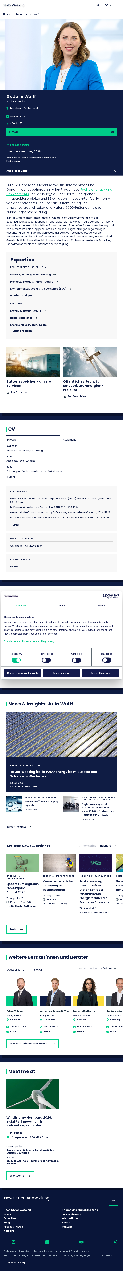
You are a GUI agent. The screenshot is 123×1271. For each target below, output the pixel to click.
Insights (9, 1222)
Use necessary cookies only (22, 673)
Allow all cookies (100, 673)
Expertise (10, 1218)
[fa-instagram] (10, 1242)
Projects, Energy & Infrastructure (31, 281)
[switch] (46, 660)
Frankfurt (15, 1019)
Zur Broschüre (20, 392)
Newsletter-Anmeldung (26, 1198)
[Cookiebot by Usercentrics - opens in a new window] (105, 596)
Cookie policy (12, 641)
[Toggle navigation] (118, 4)
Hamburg (115, 1019)
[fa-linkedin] (44, 1242)
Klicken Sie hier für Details (61, 752)
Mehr (13, 929)
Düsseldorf (49, 1019)
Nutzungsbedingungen (77, 1255)
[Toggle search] (97, 5)
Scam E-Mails (104, 1255)
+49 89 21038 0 (18, 116)
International (70, 1218)
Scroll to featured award (38, 153)
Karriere (11, 440)
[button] (97, 5)
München (15, 108)
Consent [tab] (21, 605)
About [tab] (101, 605)
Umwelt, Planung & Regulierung (30, 274)
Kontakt (67, 1227)
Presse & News (13, 1227)
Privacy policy (30, 641)
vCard (13, 123)
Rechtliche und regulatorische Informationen (31, 1255)
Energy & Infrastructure (25, 311)
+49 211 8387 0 (51, 1026)
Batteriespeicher (21, 318)
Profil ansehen (21, 1006)
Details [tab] (62, 605)
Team (19, 14)
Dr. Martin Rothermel (24, 906)
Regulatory (47, 641)
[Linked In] (21, 123)
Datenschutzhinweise (16, 1251)
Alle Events (17, 1176)
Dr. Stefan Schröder (96, 912)
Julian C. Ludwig (57, 903)
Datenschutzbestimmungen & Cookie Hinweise (62, 1251)
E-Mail (13, 132)
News (7, 1214)
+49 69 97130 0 (18, 1026)
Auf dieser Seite (17, 171)
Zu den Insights (16, 827)
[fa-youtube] (79, 1242)
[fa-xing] (112, 1242)
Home (6, 14)
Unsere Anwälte (72, 1214)
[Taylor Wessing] (13, 6)
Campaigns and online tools (80, 1210)
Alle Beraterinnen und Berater (29, 1043)
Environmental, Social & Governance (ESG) (38, 289)
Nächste (105, 846)
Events (66, 1222)
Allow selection (61, 673)
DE (106, 5)
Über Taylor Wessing (17, 1210)
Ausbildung (69, 439)
